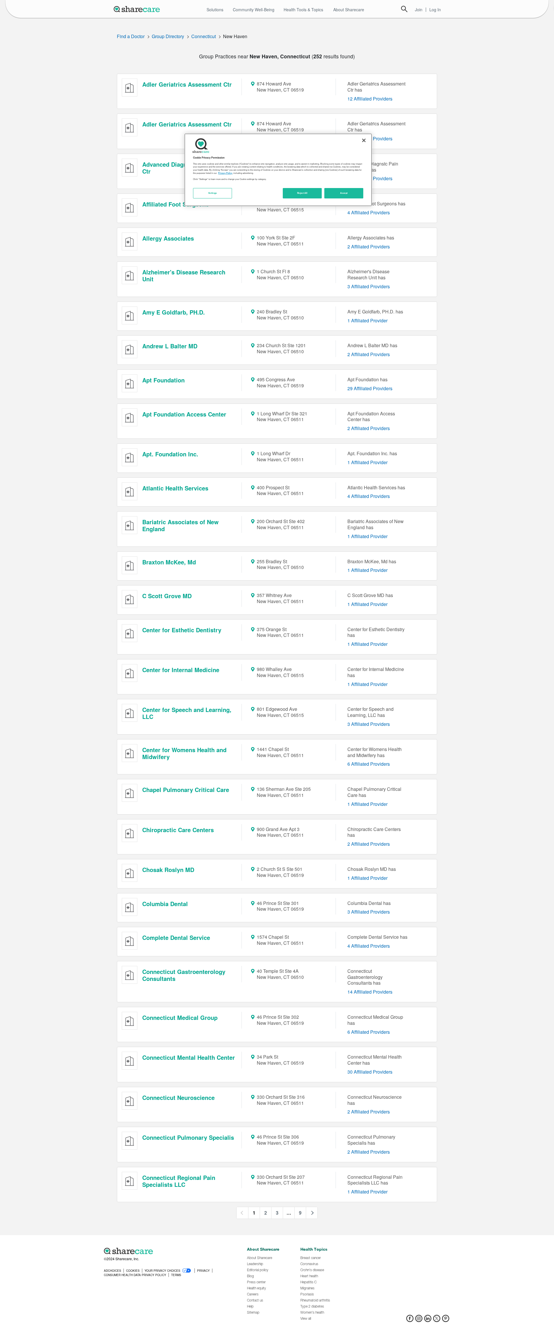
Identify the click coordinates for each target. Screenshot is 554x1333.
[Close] (364, 140)
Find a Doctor (131, 36)
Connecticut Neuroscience (178, 1097)
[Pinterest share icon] (445, 1320)
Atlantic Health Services (175, 488)
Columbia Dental (165, 903)
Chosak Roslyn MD (168, 869)
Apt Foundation (163, 380)
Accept (343, 193)
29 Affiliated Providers (369, 388)
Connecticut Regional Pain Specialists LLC (178, 1181)
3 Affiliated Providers (368, 286)
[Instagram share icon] (418, 1320)
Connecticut (203, 36)
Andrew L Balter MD (169, 346)
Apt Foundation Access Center (184, 414)
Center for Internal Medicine (180, 669)
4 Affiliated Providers (368, 212)
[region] (278, 169)
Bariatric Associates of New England (180, 525)
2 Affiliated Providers (368, 246)
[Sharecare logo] (167, 1251)
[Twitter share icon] (436, 1320)
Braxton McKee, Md (169, 562)
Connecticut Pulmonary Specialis (188, 1137)
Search (404, 8)
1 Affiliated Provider (367, 320)
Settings (212, 193)
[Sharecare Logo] (138, 9)
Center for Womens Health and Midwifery (184, 753)
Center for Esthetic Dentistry (181, 630)
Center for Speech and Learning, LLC (186, 713)
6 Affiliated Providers (368, 764)
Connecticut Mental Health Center (188, 1057)
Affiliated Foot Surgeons (175, 204)
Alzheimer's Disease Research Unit (183, 275)
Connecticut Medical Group (180, 1017)
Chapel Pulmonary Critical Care (185, 789)
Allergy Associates (168, 238)
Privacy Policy (225, 173)
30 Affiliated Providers (369, 1071)
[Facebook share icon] (409, 1320)
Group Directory (168, 36)
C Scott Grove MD (167, 596)
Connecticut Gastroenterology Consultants (183, 975)
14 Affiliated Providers (369, 991)
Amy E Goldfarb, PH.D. (173, 312)
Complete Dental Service (176, 937)
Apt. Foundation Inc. (170, 454)
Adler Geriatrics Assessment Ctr (187, 84)
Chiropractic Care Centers (178, 830)
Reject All (302, 193)
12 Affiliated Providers (369, 98)
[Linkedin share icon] (427, 1320)
